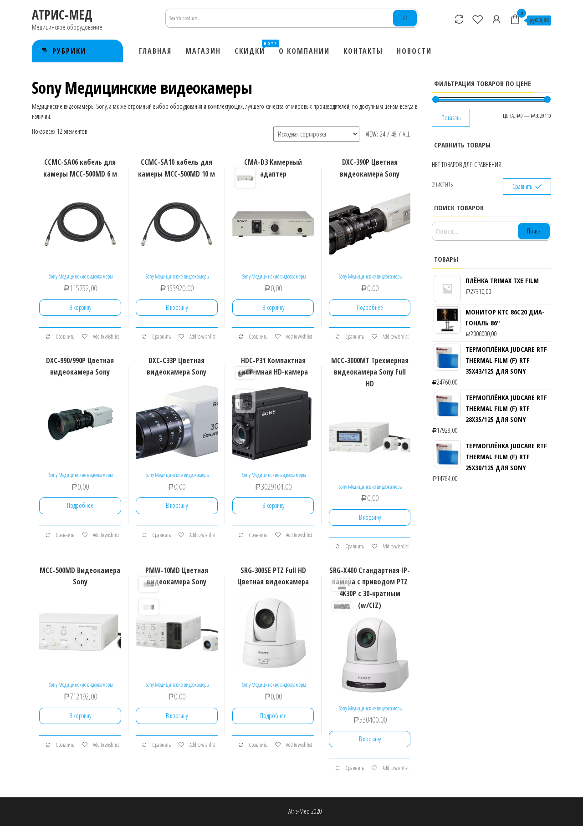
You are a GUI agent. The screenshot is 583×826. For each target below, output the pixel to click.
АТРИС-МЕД (62, 14)
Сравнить (64, 336)
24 (382, 134)
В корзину (80, 307)
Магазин (203, 51)
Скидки (253, 48)
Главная (155, 51)
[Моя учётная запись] (496, 19)
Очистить (442, 184)
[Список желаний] (478, 19)
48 (394, 134)
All (406, 134)
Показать (450, 117)
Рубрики (69, 51)
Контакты (363, 51)
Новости (414, 51)
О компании (304, 51)
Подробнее (370, 307)
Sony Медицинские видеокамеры (81, 276)
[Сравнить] (459, 19)
